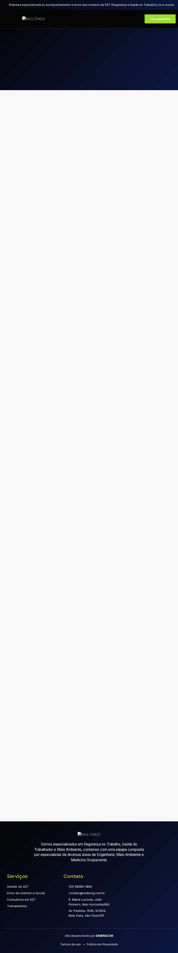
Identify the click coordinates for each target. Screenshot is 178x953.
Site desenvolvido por (89, 935)
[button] (10, 19)
